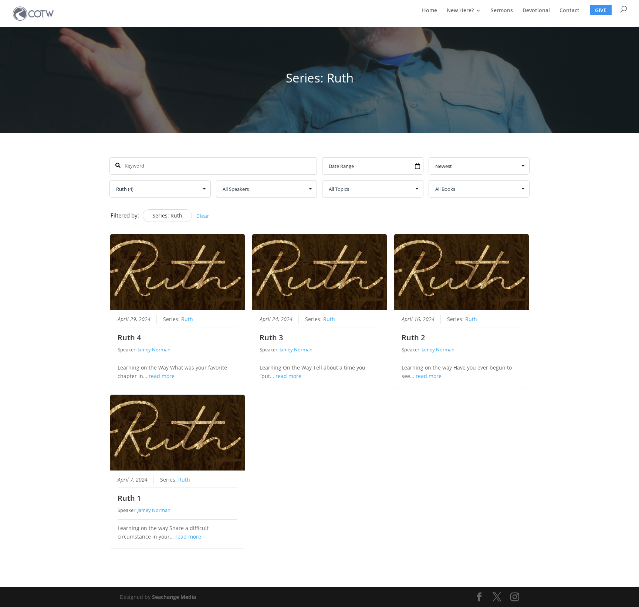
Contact (569, 11)
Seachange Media (174, 596)
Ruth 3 (271, 338)
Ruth (187, 319)
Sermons (502, 11)
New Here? (460, 11)
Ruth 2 (413, 338)
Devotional (536, 11)
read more (162, 376)
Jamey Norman (154, 349)
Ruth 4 (129, 338)
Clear (202, 215)
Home (429, 11)
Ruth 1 (129, 498)
